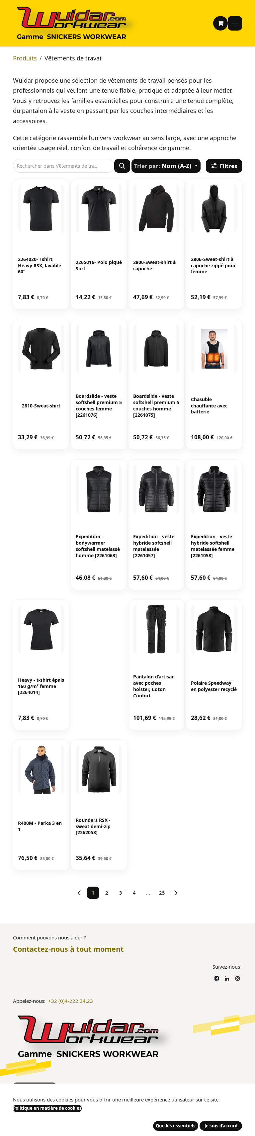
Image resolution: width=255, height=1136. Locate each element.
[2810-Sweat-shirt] (41, 349)
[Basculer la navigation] (235, 23)
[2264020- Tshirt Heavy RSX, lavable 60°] (41, 208)
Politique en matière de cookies (47, 1108)
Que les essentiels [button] (176, 1126)
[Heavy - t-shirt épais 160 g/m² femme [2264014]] (41, 629)
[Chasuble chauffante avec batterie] (214, 349)
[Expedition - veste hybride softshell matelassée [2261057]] (156, 489)
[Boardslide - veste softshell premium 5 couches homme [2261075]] (156, 349)
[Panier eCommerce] (220, 23)
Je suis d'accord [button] (221, 1126)
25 (162, 892)
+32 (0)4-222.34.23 (70, 1001)
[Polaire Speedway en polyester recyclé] (214, 629)
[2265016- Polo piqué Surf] (99, 208)
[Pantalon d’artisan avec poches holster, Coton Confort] (156, 629)
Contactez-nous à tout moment (68, 949)
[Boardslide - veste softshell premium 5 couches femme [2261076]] (99, 349)
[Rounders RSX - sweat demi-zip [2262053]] (99, 769)
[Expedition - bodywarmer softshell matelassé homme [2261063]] (99, 489)
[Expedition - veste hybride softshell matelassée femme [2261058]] (214, 489)
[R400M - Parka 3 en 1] (41, 769)
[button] (166, 166)
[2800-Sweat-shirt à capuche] (156, 208)
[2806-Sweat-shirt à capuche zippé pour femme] (214, 208)
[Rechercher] (122, 166)
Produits (25, 58)
